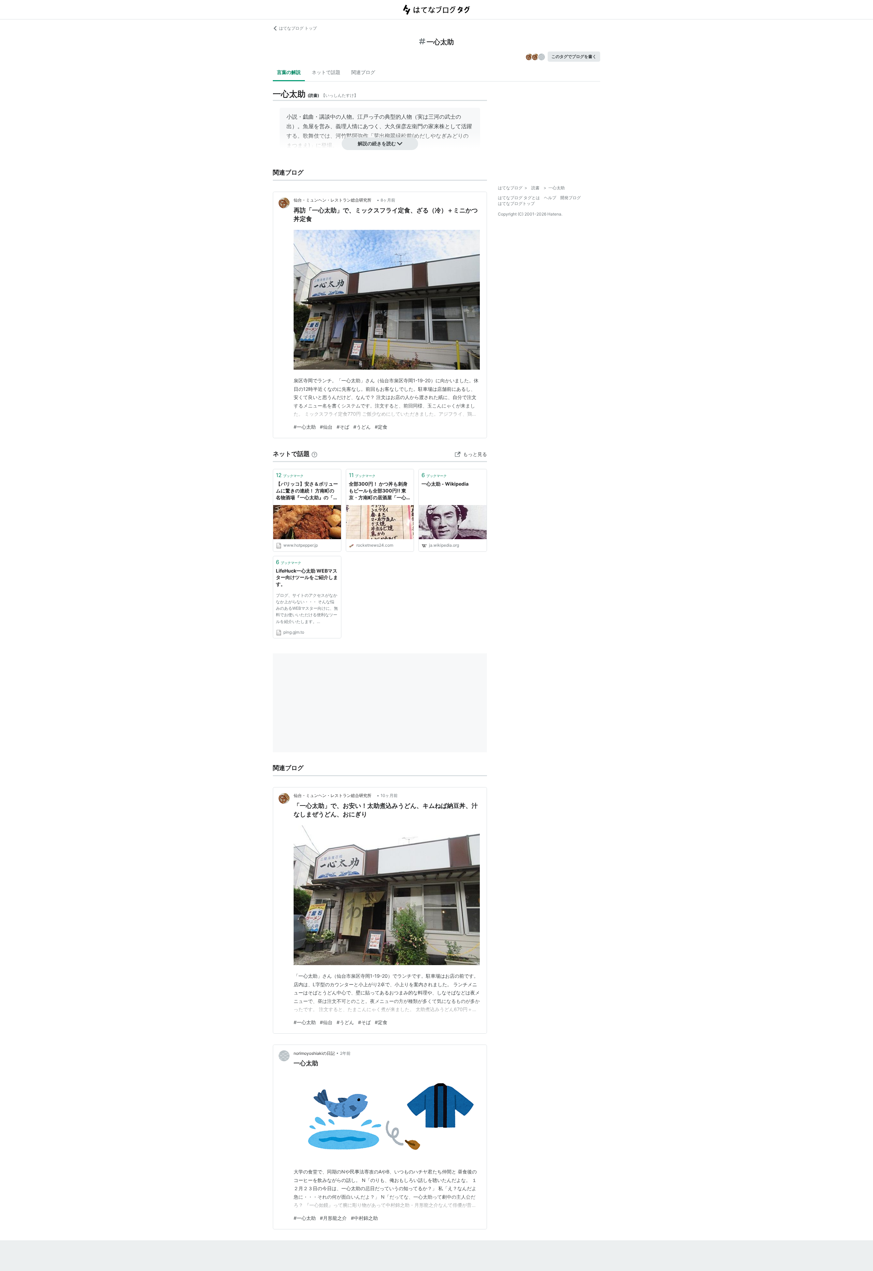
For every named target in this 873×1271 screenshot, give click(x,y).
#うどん (362, 427)
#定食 (381, 427)
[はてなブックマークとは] (314, 453)
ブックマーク (290, 475)
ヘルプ (550, 197)
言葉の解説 (289, 72)
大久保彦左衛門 (404, 126)
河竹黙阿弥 (349, 135)
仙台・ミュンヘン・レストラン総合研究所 (334, 200)
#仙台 (326, 427)
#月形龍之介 (333, 1218)
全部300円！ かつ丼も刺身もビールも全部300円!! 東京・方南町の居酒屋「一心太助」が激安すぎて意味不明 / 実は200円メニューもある (380, 491)
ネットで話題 (326, 72)
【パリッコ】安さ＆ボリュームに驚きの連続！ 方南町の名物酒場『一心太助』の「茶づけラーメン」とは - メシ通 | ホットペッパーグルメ (307, 491)
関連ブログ (363, 72)
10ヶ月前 (389, 795)
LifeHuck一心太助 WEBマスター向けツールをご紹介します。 (307, 577)
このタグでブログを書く (573, 56)
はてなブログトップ (516, 203)
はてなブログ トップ (298, 28)
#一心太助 (305, 427)
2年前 (345, 1053)
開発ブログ (570, 197)
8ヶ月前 (388, 200)
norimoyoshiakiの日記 (314, 1053)
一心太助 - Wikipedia (445, 484)
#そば (343, 427)
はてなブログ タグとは (519, 197)
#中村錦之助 (364, 1218)
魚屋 (308, 126)
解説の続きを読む (377, 143)
